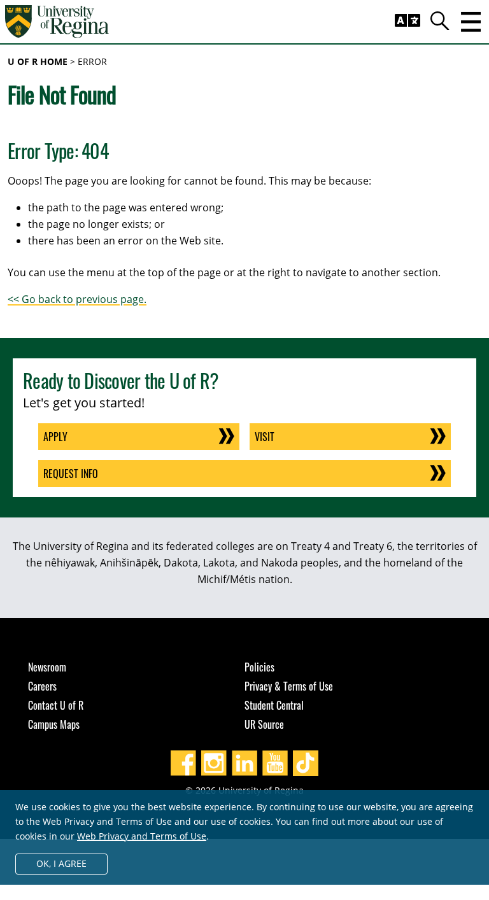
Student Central (274, 705)
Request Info (70, 473)
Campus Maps (54, 724)
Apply (55, 436)
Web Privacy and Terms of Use (141, 836)
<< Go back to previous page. (77, 299)
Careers (42, 686)
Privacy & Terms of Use (288, 686)
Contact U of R (55, 705)
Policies (259, 667)
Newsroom (47, 667)
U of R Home (37, 61)
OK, (61, 863)
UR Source (264, 724)
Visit (264, 436)
